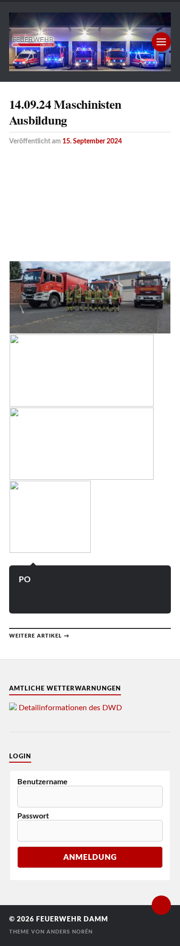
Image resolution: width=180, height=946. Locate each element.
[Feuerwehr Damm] (90, 42)
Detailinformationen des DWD (70, 708)
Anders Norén (70, 931)
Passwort (33, 816)
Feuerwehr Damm (72, 919)
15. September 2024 (92, 141)
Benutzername (42, 782)
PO (25, 579)
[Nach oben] (161, 905)
